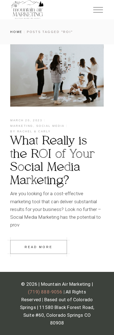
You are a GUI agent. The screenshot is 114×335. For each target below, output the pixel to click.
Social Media (50, 125)
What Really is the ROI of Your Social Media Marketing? (52, 160)
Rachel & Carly (34, 131)
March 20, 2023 (26, 120)
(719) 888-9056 (45, 292)
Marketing (21, 125)
